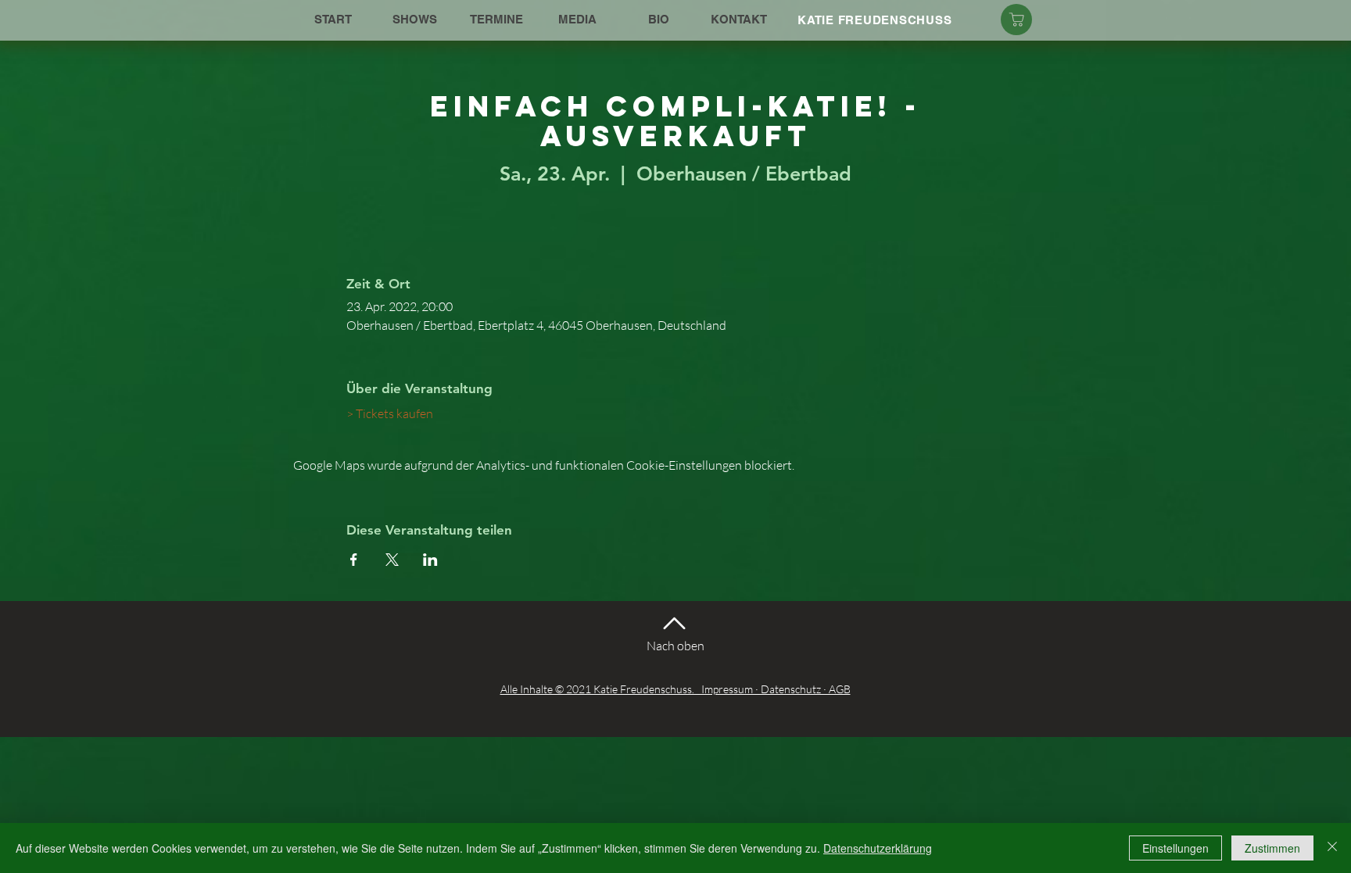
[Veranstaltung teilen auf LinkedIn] (430, 559)
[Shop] (1016, 19)
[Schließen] (1332, 847)
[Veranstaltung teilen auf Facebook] (353, 559)
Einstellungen (1175, 848)
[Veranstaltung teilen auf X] (392, 559)
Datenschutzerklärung (877, 848)
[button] (414, 19)
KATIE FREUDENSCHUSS (874, 20)
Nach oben (675, 645)
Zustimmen (1272, 848)
